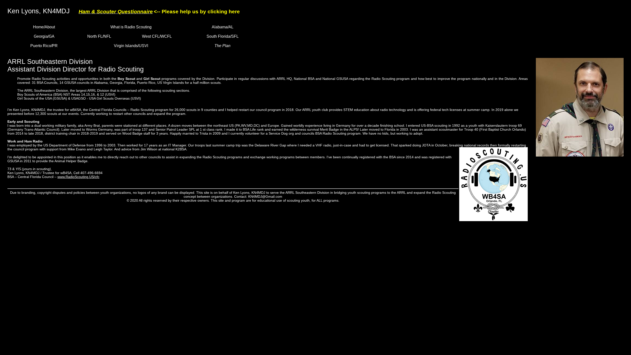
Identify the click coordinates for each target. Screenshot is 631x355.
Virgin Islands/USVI (131, 46)
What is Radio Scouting (131, 27)
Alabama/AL (222, 27)
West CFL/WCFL (157, 36)
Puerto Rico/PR (44, 46)
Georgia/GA (44, 36)
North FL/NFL (99, 36)
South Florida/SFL (223, 36)
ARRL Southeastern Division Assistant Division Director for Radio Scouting (75, 65)
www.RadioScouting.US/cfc (78, 177)
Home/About (44, 27)
